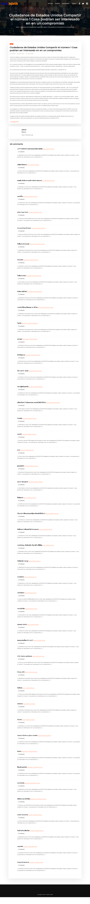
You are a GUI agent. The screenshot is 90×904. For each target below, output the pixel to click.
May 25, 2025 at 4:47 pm (38, 656)
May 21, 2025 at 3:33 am (39, 640)
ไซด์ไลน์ (19, 688)
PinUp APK (21, 672)
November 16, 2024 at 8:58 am (34, 291)
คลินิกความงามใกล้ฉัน (23, 799)
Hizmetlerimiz (65, 3)
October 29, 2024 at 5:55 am (38, 228)
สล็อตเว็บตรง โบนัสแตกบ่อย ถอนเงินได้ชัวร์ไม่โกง (31, 402)
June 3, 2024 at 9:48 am (33, 164)
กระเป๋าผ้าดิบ (21, 608)
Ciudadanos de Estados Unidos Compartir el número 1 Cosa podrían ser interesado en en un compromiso (47, 27)
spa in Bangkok (22, 482)
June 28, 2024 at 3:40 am (48, 180)
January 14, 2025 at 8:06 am (36, 386)
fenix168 (20, 260)
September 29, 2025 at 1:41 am (32, 783)
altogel (19, 339)
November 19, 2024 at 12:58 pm (29, 323)
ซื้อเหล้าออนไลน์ (22, 767)
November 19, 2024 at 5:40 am (45, 307)
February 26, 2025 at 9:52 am (35, 481)
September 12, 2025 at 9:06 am (29, 751)
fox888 (19, 418)
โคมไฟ (19, 323)
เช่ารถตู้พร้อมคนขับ (23, 386)
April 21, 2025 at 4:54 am (30, 577)
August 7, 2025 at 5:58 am (28, 719)
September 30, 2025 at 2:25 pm (38, 799)
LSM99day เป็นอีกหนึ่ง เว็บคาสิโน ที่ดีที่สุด (29, 545)
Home (17, 27)
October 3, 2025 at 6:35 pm (35, 814)
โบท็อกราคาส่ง (21, 275)
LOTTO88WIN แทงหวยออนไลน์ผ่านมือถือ (30, 149)
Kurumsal (57, 3)
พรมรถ (19, 751)
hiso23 (19, 719)
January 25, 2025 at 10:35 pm (29, 434)
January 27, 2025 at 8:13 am (27, 450)
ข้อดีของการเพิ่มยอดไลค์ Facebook (28, 529)
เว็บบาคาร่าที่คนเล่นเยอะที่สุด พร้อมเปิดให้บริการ (31, 513)
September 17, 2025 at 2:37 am (34, 767)
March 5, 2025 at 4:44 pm (30, 497)
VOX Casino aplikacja (24, 656)
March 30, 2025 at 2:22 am (45, 529)
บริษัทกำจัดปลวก (22, 164)
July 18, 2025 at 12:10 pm (29, 703)
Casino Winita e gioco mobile (27, 735)
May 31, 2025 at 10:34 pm (31, 672)
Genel (11, 44)
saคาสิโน (20, 196)
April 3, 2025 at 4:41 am (48, 545)
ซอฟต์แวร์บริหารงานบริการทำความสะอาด (29, 180)
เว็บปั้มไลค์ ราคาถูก (22, 561)
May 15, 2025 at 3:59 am (33, 624)
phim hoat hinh (22, 212)
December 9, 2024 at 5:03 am (32, 355)
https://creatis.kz (23, 862)
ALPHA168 (20, 783)
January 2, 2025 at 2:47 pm (35, 371)
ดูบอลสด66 (20, 466)
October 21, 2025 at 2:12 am (36, 862)
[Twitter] (83, 3)
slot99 (19, 434)
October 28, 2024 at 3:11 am (35, 212)
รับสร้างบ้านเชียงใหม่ (23, 830)
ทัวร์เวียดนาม (21, 355)
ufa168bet (20, 593)
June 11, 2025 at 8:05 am (28, 688)
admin (13, 53)
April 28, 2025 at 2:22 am (31, 608)
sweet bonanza (22, 815)
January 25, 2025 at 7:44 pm (29, 418)
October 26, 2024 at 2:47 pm (30, 196)
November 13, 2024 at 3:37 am (30, 260)
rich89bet (20, 577)
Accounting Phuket (24, 228)
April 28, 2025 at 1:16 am (30, 592)
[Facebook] (79, 3)
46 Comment (31, 53)
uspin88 (20, 846)
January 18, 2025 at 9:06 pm (53, 402)
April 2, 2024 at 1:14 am (48, 149)
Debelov (20, 704)
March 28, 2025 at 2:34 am (52, 513)
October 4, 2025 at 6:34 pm (37, 830)
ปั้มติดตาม (20, 497)
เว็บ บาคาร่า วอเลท (22, 371)
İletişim (74, 3)
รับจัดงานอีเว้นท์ (22, 291)
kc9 (18, 450)
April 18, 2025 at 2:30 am (35, 561)
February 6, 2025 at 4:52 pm (31, 466)
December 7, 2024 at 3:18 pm (30, 339)
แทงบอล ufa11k (22, 624)
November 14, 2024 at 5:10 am (33, 275)
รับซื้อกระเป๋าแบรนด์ (23, 244)
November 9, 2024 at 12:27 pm (37, 244)
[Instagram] (87, 3)
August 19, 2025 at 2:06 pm (44, 735)
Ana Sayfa (50, 3)
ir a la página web (14, 121)
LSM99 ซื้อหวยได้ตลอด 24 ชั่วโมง (27, 307)
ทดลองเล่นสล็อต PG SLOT (25, 640)
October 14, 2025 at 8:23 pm (30, 846)
